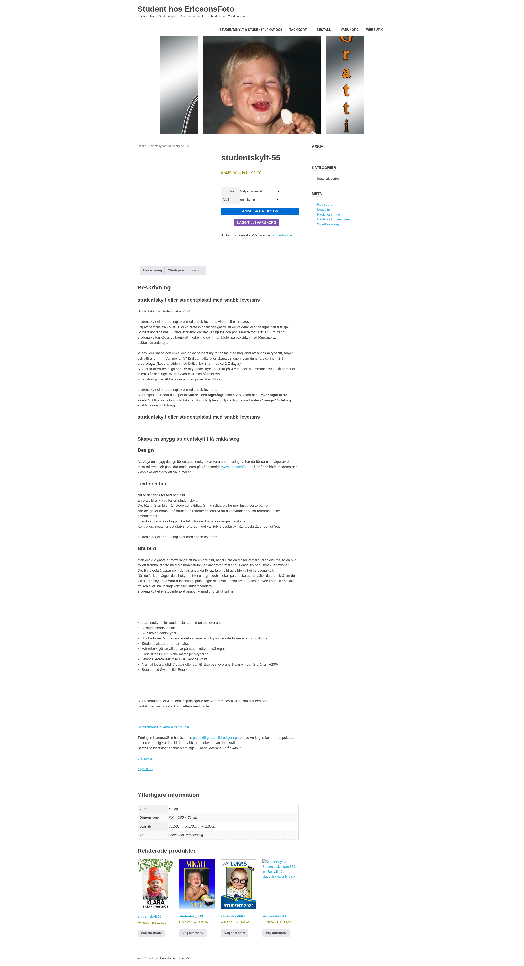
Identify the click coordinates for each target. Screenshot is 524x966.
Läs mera (145, 759)
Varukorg (350, 29)
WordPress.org (328, 224)
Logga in (323, 209)
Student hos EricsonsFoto (186, 9)
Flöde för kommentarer (333, 219)
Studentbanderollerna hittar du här (163, 727)
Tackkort (298, 29)
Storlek (228, 191)
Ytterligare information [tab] (185, 270)
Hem (141, 146)
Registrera (324, 204)
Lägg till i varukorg (256, 222)
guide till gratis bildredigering (215, 738)
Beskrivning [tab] (152, 270)
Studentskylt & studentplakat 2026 (251, 29)
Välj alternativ (151, 933)
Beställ (324, 29)
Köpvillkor (145, 769)
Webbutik (374, 29)
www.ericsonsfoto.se (237, 467)
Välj (226, 199)
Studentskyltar (156, 146)
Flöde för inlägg (328, 214)
